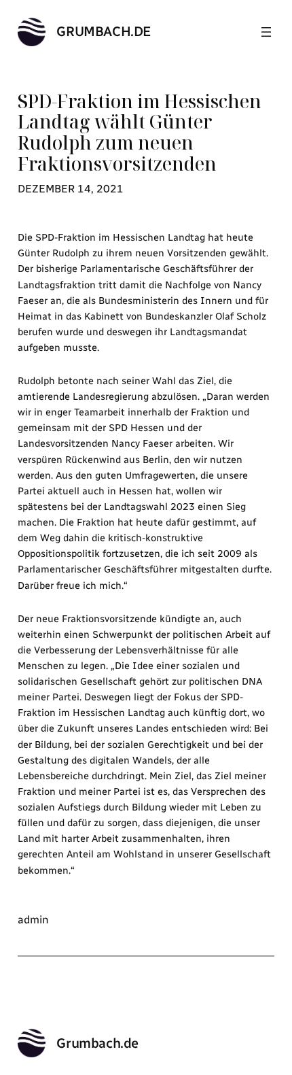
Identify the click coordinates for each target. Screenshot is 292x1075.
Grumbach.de (103, 31)
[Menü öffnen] (266, 32)
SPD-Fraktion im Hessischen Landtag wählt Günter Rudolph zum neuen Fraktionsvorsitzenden (139, 133)
